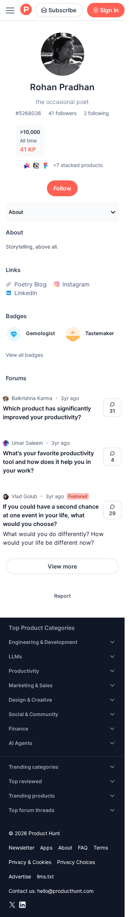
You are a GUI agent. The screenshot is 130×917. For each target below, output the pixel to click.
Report (62, 596)
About (16, 212)
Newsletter (21, 847)
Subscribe (62, 10)
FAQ (83, 847)
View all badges (24, 355)
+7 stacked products (78, 165)
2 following (96, 113)
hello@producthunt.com (65, 891)
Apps (46, 847)
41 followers (62, 113)
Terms (101, 847)
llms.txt (45, 876)
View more (62, 566)
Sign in (109, 10)
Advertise (20, 876)
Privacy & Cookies (30, 862)
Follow (62, 188)
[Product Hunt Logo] (26, 10)
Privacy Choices (76, 862)
